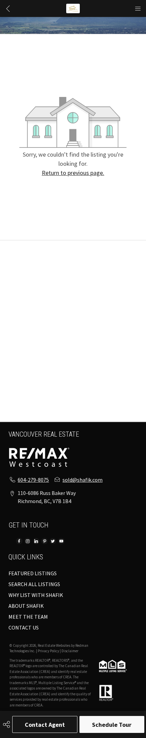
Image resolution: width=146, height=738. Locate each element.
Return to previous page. (73, 173)
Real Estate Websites (54, 645)
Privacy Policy (48, 651)
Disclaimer (69, 651)
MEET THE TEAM (28, 616)
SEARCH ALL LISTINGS (34, 584)
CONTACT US (23, 627)
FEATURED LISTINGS (32, 573)
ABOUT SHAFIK (26, 605)
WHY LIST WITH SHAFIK (35, 595)
